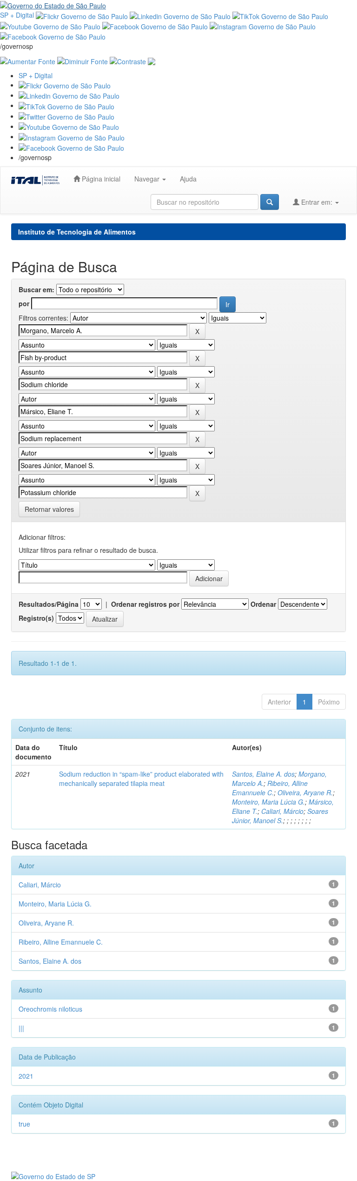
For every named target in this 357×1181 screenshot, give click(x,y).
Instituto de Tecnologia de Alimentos (77, 231)
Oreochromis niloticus (50, 1008)
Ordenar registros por (145, 604)
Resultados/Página (49, 604)
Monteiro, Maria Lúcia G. (268, 801)
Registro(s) (36, 618)
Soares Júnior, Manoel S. (280, 815)
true (24, 1123)
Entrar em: (316, 202)
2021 (26, 1075)
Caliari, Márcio (282, 811)
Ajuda (188, 178)
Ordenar (263, 604)
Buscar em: (36, 289)
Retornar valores (49, 509)
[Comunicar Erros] (151, 60)
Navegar (147, 178)
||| (21, 1028)
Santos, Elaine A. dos (263, 773)
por (24, 303)
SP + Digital (17, 15)
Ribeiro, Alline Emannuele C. (270, 787)
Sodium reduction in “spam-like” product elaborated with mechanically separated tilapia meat (141, 778)
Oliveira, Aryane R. (305, 792)
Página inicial (100, 178)
